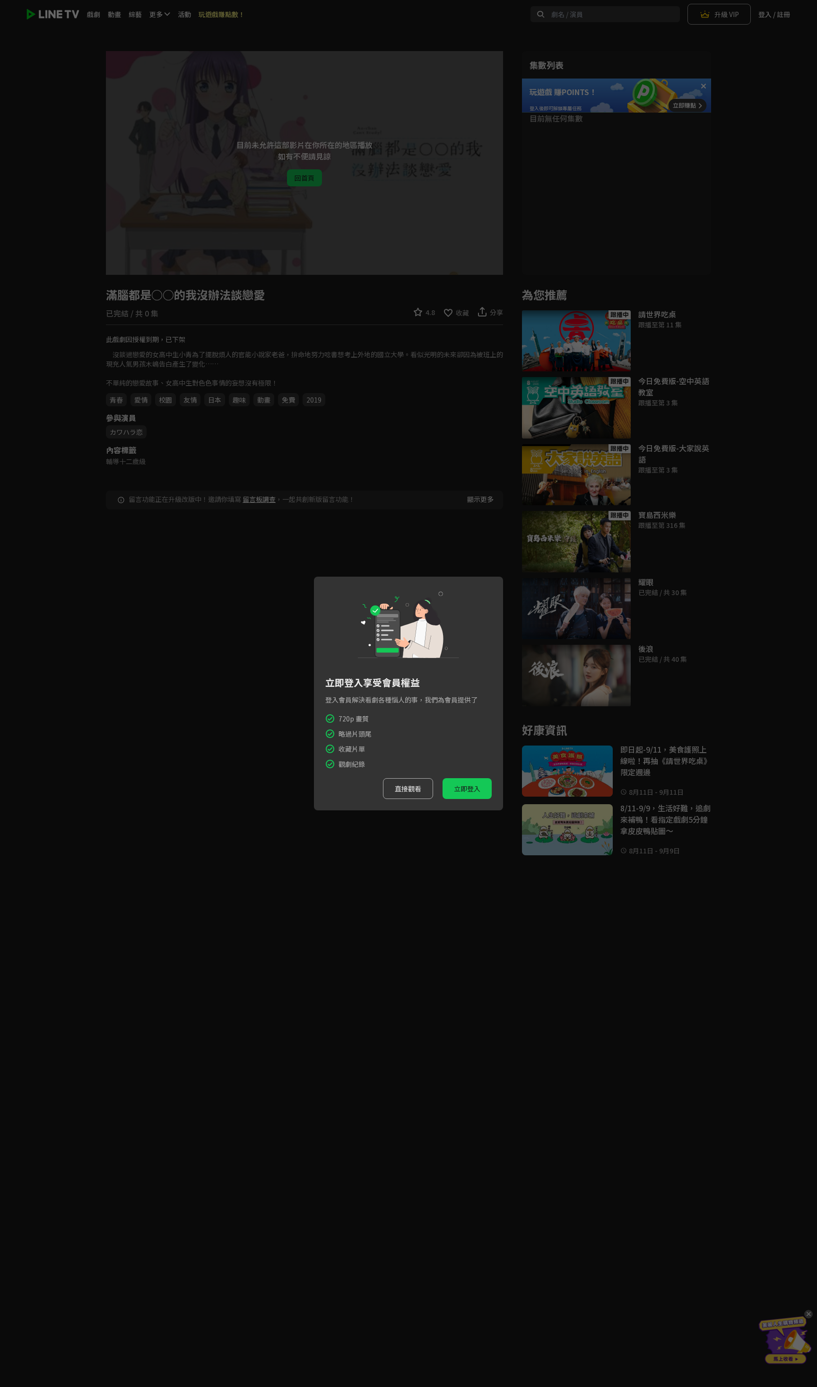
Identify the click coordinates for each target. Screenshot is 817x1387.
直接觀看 (408, 788)
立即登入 (467, 788)
